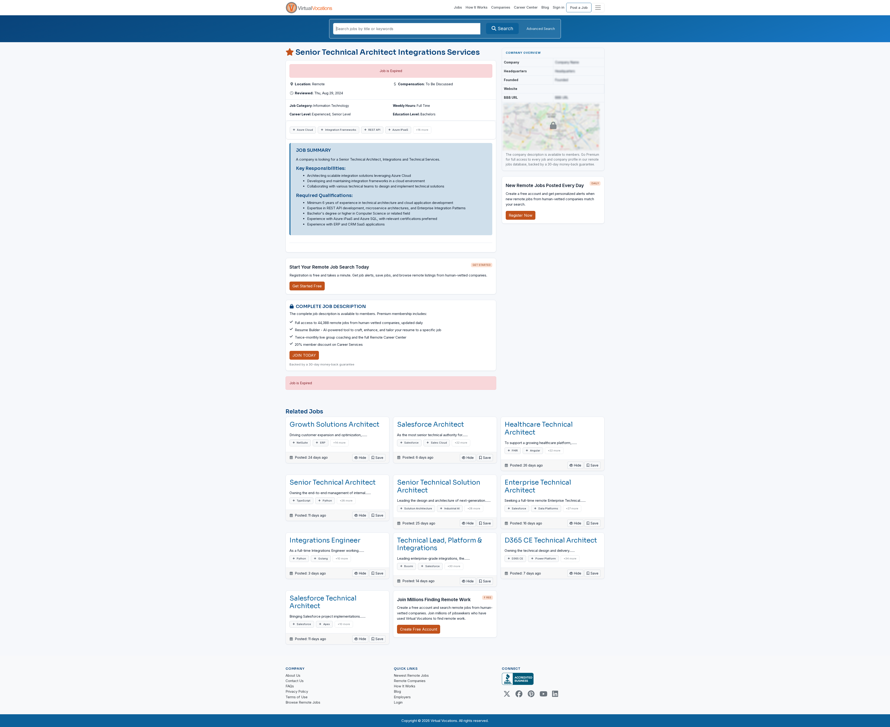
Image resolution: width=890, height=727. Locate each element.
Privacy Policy (297, 691)
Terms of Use (297, 697)
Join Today (304, 355)
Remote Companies (410, 681)
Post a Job (579, 7)
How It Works (476, 7)
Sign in (558, 7)
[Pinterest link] (531, 694)
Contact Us (295, 681)
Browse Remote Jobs (303, 702)
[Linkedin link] (555, 694)
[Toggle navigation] (597, 7)
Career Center (526, 7)
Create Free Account (418, 629)
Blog (545, 7)
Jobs (458, 7)
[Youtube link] (543, 694)
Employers (402, 697)
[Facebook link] (519, 694)
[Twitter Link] (507, 694)
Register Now (520, 215)
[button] (377, 457)
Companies (500, 7)
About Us (293, 675)
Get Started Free (307, 286)
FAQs (290, 686)
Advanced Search (541, 28)
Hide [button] (362, 458)
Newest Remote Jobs (411, 675)
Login (398, 702)
